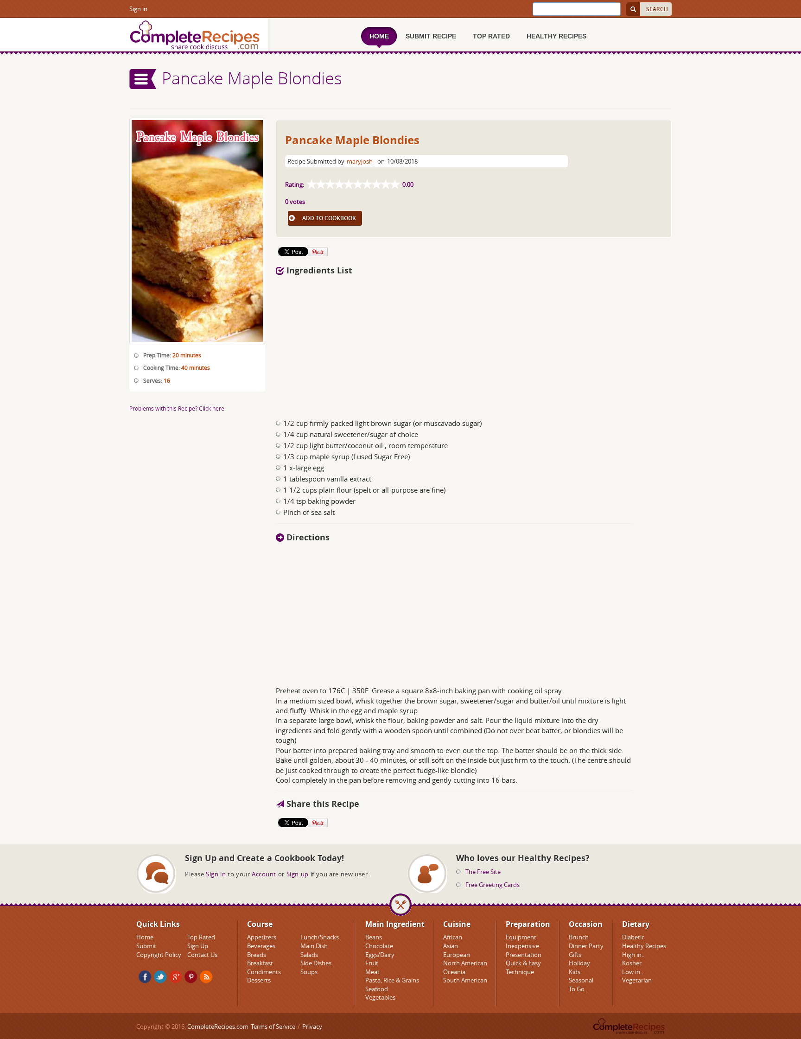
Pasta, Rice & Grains (392, 980)
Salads (309, 954)
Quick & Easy (523, 963)
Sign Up (197, 946)
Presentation (523, 954)
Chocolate (379, 946)
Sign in (138, 9)
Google (175, 976)
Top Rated (201, 937)
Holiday (579, 963)
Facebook (145, 976)
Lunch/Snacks (319, 937)
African (452, 937)
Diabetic (633, 937)
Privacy (312, 1026)
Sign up (297, 874)
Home (144, 937)
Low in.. (632, 972)
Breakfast (260, 963)
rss (206, 976)
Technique (520, 972)
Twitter (160, 976)
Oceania (454, 972)
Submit (146, 946)
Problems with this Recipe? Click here (176, 408)
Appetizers (261, 937)
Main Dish (314, 946)
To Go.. (578, 989)
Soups (309, 972)
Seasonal (581, 980)
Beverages (261, 946)
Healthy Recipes (644, 946)
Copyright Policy (158, 954)
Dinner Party (586, 946)
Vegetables (380, 997)
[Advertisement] (420, 344)
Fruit (371, 963)
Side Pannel (143, 79)
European (456, 954)
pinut (190, 976)
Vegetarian (637, 980)
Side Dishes (315, 963)
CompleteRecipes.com (217, 1026)
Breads (256, 954)
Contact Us (202, 954)
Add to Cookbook (329, 218)
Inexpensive (522, 946)
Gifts (575, 954)
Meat (372, 972)
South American (465, 980)
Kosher (632, 963)
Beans (373, 937)
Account (264, 874)
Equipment (521, 937)
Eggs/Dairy (379, 954)
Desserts (259, 980)
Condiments (264, 972)
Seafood (376, 989)
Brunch (579, 937)
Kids (574, 972)
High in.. (633, 954)
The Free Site (483, 872)
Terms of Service (273, 1026)
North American (465, 963)
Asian (450, 946)
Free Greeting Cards (492, 885)
